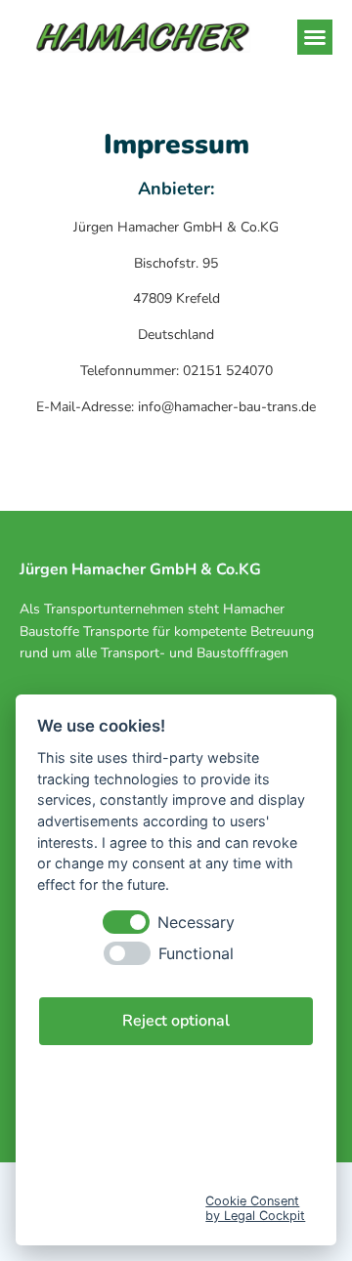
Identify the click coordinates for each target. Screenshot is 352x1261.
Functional (196, 954)
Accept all (176, 1082)
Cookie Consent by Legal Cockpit (255, 1208)
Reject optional (176, 1020)
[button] (314, 37)
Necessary (196, 922)
